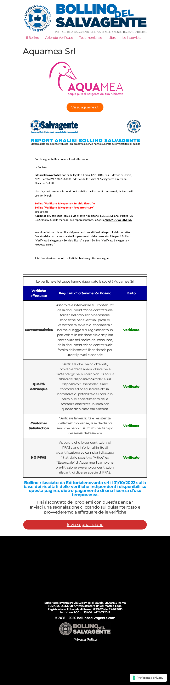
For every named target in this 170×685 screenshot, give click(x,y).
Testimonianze (90, 38)
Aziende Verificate (59, 38)
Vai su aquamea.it (85, 107)
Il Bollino (32, 38)
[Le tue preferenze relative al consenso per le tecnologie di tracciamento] (148, 678)
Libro (112, 38)
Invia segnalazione (85, 524)
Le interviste (132, 38)
